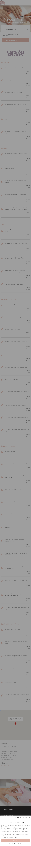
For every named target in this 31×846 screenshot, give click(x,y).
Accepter (15, 840)
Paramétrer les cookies (15, 843)
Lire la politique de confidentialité (10, 837)
